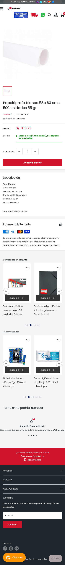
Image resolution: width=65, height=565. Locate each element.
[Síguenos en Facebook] (5, 548)
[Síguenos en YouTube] (17, 548)
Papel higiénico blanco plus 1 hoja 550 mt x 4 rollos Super (46, 382)
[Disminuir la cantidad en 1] (19, 151)
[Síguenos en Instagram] (11, 548)
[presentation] (6, 292)
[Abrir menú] (1, 8)
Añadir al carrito (32, 162)
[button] (27, 325)
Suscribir (12, 524)
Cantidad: (8, 151)
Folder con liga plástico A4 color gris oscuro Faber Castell (47, 310)
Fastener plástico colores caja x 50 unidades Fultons (13, 310)
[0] (62, 15)
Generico (7, 114)
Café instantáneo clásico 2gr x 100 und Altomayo (14, 382)
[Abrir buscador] (49, 15)
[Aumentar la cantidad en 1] (35, 151)
